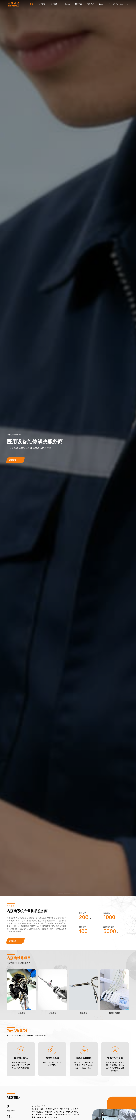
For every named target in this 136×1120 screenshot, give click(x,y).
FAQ (101, 4)
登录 (126, 4)
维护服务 (54, 4)
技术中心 (66, 4)
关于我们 (42, 4)
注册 (122, 4)
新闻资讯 (78, 4)
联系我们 (90, 4)
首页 (31, 4)
